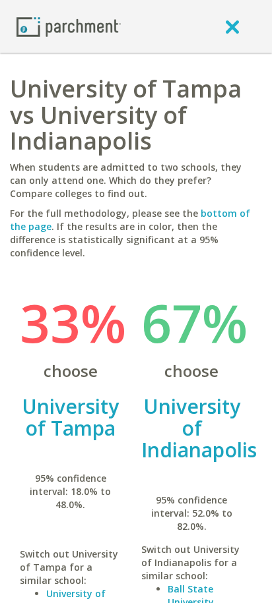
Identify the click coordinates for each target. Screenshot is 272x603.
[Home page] (69, 26)
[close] (232, 26)
